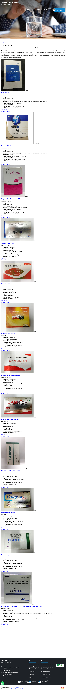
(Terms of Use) (16, 687)
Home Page (19, 9)
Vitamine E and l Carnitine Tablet (10, 471)
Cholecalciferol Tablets (8, 333)
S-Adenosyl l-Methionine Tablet (10, 375)
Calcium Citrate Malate (8, 512)
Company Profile (27, 9)
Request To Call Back (6, 111)
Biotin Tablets (5, 93)
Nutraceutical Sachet (45, 668)
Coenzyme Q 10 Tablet (7, 243)
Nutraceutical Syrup (45, 671)
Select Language (58, 5)
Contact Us (44, 9)
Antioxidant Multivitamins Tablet (10, 419)
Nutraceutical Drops (45, 666)
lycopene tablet (5, 284)
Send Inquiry (4, 109)
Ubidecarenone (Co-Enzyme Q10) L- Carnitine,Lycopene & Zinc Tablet (21, 606)
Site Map (31, 677)
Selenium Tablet (6, 146)
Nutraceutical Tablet (45, 674)
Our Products (37, 9)
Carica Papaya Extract (7, 555)
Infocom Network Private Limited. (17, 688)
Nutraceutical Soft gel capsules (46, 678)
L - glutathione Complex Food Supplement (13, 199)
